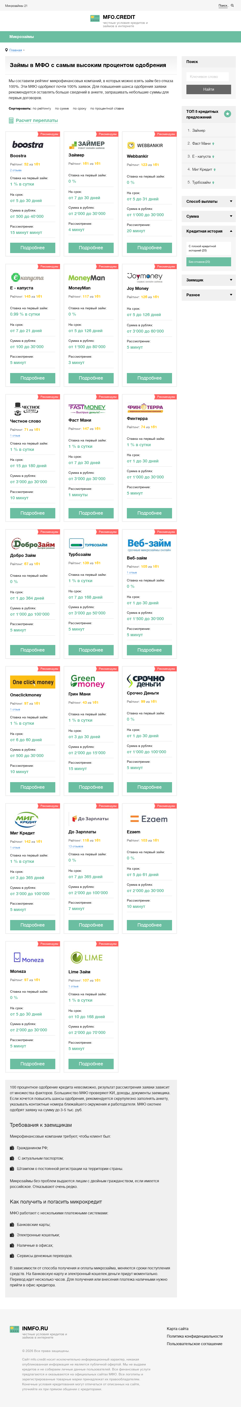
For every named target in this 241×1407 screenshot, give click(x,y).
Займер (198, 130)
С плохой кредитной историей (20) (202, 248)
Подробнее (32, 247)
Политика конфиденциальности (195, 1336)
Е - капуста (201, 156)
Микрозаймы (16, 6)
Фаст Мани (201, 143)
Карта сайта (178, 1329)
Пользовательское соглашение (194, 1344)
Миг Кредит (202, 169)
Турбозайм (201, 182)
